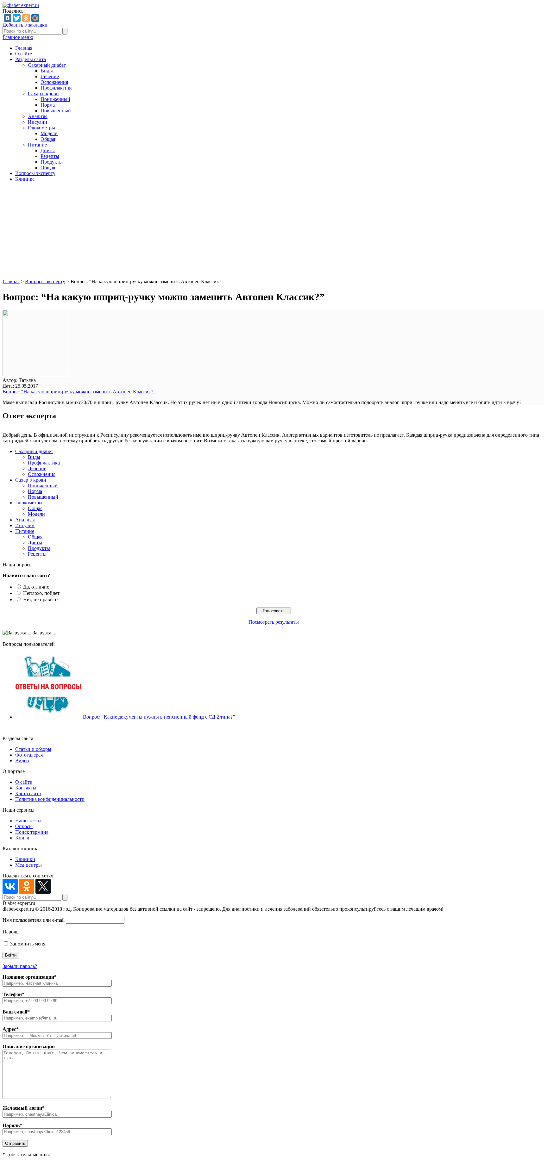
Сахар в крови (43, 93)
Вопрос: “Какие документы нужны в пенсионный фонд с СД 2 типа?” (159, 717)
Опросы (24, 826)
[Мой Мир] (35, 18)
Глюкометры (41, 127)
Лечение (50, 76)
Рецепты (50, 156)
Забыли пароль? (20, 966)
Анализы (37, 116)
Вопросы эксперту (35, 173)
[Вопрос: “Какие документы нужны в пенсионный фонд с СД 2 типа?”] (48, 717)
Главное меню (18, 37)
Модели (49, 133)
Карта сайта (28, 793)
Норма (48, 105)
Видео (22, 760)
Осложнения (54, 82)
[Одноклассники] (26, 18)
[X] (43, 886)
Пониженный (55, 99)
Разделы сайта (30, 59)
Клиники (25, 859)
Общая (48, 139)
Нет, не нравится (41, 599)
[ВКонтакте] (7, 18)
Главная (23, 48)
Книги (22, 837)
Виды (47, 70)
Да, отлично (36, 586)
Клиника (25, 179)
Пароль (10, 931)
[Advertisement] (273, 231)
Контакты (25, 787)
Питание (37, 144)
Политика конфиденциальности (50, 799)
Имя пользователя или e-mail (34, 920)
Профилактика (56, 87)
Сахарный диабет (47, 65)
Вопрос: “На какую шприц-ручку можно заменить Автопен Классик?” (79, 391)
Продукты (52, 162)
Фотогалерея (29, 755)
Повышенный (56, 110)
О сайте (23, 53)
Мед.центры (28, 865)
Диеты (48, 150)
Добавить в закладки (25, 25)
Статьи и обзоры (33, 749)
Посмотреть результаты (273, 622)
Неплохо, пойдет (41, 593)
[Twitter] (17, 18)
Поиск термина (31, 832)
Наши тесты (28, 820)
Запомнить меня (27, 943)
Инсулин (37, 122)
